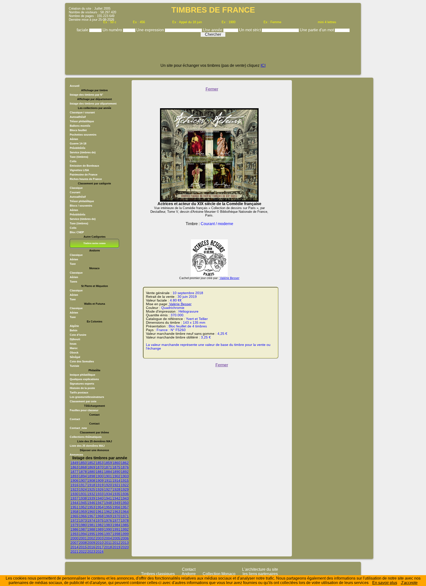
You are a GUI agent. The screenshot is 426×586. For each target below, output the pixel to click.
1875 (116, 467)
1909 (100, 480)
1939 (91, 498)
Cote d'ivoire (78, 334)
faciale (83, 30)
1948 (108, 503)
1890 (116, 472)
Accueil (74, 85)
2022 (83, 551)
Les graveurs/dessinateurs (87, 396)
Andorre (189, 574)
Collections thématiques (86, 436)
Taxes (73, 281)
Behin (73, 330)
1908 (91, 480)
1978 (125, 520)
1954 (100, 507)
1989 (100, 529)
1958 (74, 512)
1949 (116, 503)
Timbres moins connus (94, 243)
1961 (100, 512)
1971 (125, 516)
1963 (116, 512)
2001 (83, 538)
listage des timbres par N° (86, 94)
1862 (125, 463)
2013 (125, 543)
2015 (83, 547)
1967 (91, 516)
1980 (83, 525)
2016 (91, 547)
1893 (74, 476)
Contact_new (78, 427)
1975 (100, 520)
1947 (100, 503)
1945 (83, 503)
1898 (91, 476)
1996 (100, 534)
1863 (74, 467)
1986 (74, 529)
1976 (108, 520)
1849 (74, 463)
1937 (74, 498)
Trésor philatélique (82, 121)
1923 (74, 489)
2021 (74, 551)
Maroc (74, 348)
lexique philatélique (82, 374)
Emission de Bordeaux (84, 165)
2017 (100, 547)
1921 (116, 485)
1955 (108, 507)
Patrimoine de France (83, 174)
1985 (125, 525)
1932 (91, 494)
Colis (73, 161)
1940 (100, 498)
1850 (83, 463)
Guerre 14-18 (78, 143)
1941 (108, 498)
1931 (83, 494)
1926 (100, 489)
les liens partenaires (260, 574)
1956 (116, 507)
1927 (108, 489)
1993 (74, 534)
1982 (100, 525)
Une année (213, 30)
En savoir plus (384, 583)
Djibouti (75, 339)
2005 (116, 538)
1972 (74, 520)
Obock (74, 352)
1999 (125, 534)
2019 (116, 547)
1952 (83, 507)
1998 (116, 534)
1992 (125, 529)
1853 (100, 463)
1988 (91, 529)
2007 (74, 543)
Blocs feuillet (78, 130)
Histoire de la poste (82, 388)
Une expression (150, 30)
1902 (116, 476)
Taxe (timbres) (79, 156)
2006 (125, 538)
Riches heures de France (86, 179)
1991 (116, 529)
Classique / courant (82, 112)
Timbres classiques (158, 574)
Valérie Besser (229, 278)
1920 (108, 485)
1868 (83, 467)
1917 (83, 485)
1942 (116, 498)
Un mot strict (250, 30)
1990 (108, 529)
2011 (108, 543)
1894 (83, 476)
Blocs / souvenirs (81, 205)
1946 (91, 503)
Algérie (74, 325)
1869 (91, 467)
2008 (83, 543)
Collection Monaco (219, 574)
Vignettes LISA (79, 170)
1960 (91, 512)
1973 (83, 520)
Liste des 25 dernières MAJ (87, 445)
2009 (91, 543)
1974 (91, 520)
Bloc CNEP (77, 232)
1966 (83, 516)
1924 (83, 489)
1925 (91, 489)
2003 (100, 538)
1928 (116, 489)
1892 (125, 472)
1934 (108, 494)
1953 (91, 507)
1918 (91, 485)
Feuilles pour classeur (84, 410)
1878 (83, 472)
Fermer (212, 89)
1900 (100, 476)
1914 (116, 480)
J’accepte (409, 583)
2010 (100, 543)
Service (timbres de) (83, 152)
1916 (74, 485)
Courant (75, 192)
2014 (74, 547)
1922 (125, 485)
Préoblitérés (77, 147)
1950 (125, 503)
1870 (100, 467)
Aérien (74, 139)
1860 (116, 463)
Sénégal (75, 356)
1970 (116, 516)
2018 (108, 547)
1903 (125, 476)
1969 (108, 516)
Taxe (73, 263)
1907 (83, 480)
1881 (100, 472)
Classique (76, 187)
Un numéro (113, 30)
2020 (125, 547)
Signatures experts (82, 383)
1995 (91, 534)
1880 (91, 472)
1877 (74, 472)
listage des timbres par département (93, 103)
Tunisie (74, 365)
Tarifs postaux (79, 392)
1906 (74, 480)
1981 (91, 525)
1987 (83, 529)
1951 (74, 507)
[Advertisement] (213, 52)
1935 (116, 494)
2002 (91, 538)
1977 (116, 520)
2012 (116, 543)
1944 (74, 503)
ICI (263, 65)
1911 (108, 480)
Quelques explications (84, 379)
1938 (83, 498)
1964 (125, 512)
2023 (91, 551)
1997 (108, 534)
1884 (108, 472)
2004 (108, 538)
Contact (75, 419)
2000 (74, 538)
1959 (83, 512)
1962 (108, 512)
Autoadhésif (78, 116)
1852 (91, 463)
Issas (73, 343)
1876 (125, 467)
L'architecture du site (260, 569)
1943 (125, 498)
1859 (108, 463)
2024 (100, 551)
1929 (125, 489)
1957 (125, 507)
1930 (74, 494)
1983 (108, 525)
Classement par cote (83, 401)
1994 (83, 534)
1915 (125, 480)
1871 (108, 467)
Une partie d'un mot (317, 30)
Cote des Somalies (82, 361)
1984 (116, 525)
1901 (108, 476)
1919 (100, 485)
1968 (100, 516)
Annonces (76, 454)
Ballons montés (80, 125)
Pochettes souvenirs (83, 134)
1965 (74, 516)
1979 (74, 525)
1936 (125, 494)
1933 (100, 494)
